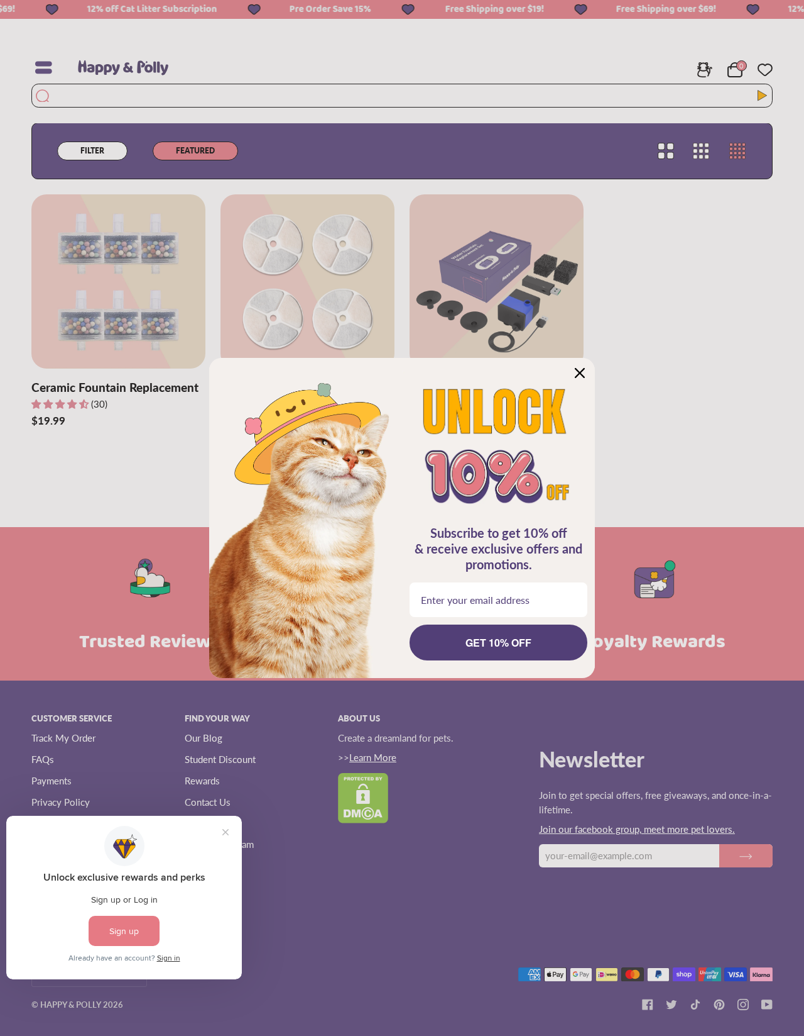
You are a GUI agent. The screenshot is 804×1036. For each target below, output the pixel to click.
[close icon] (580, 373)
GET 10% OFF (498, 642)
